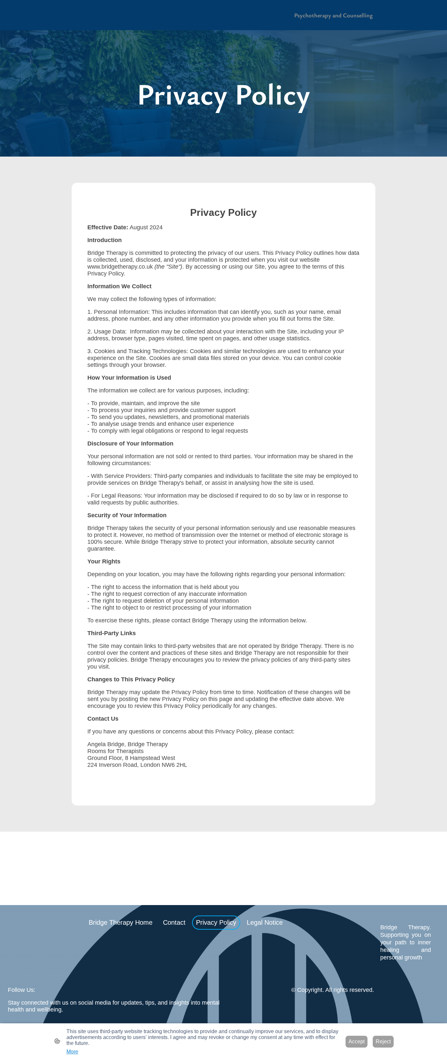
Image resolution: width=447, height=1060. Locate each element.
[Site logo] (405, 967)
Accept (357, 1041)
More (72, 1051)
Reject (383, 1041)
